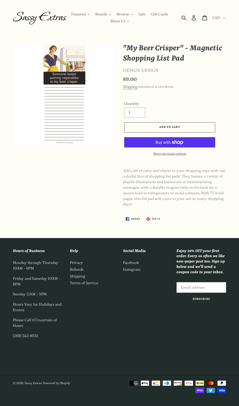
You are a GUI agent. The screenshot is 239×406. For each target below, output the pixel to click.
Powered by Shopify (56, 383)
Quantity (131, 103)
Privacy (76, 262)
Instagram (132, 269)
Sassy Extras (33, 383)
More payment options (169, 153)
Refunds (77, 269)
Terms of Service (84, 282)
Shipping (130, 86)
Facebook (131, 262)
